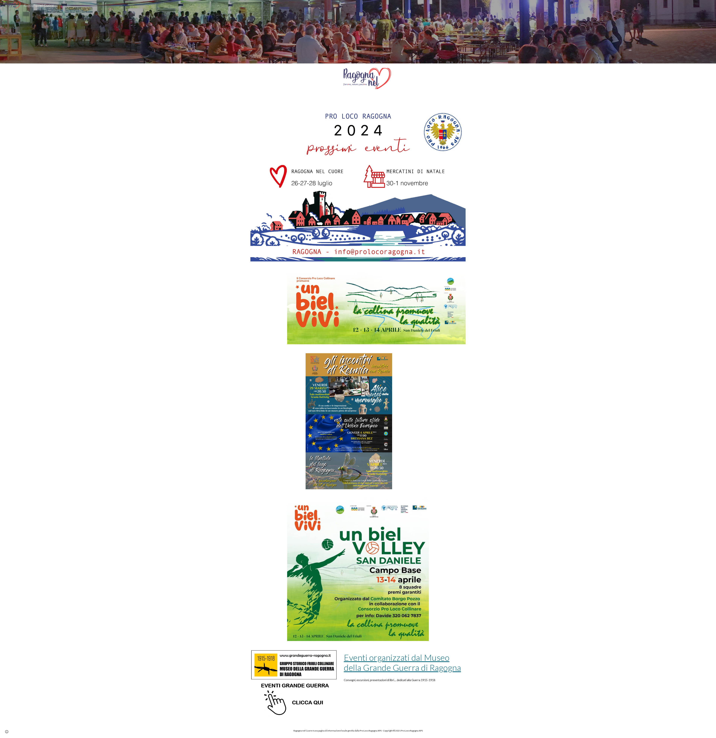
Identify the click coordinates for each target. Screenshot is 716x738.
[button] (6, 731)
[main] (404, 662)
